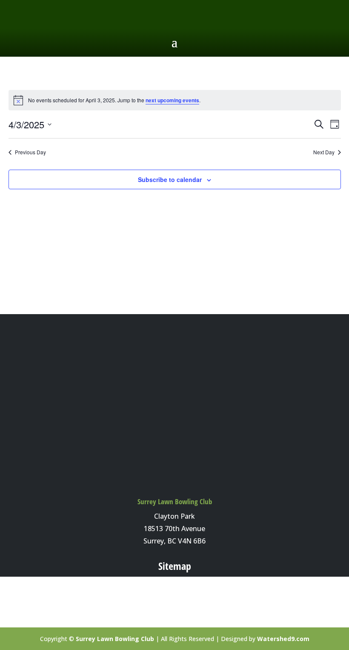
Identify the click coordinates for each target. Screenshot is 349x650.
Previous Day (30, 152)
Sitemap (174, 566)
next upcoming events (172, 100)
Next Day (324, 152)
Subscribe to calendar (170, 179)
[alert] (175, 100)
